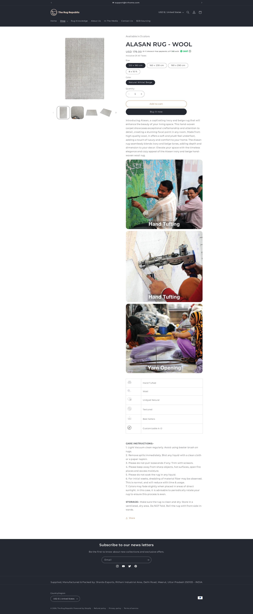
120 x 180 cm (136, 65)
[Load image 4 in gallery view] (105, 112)
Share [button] (132, 518)
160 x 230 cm (157, 65)
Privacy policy (115, 608)
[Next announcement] (202, 2)
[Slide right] (116, 113)
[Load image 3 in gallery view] (91, 112)
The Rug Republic (65, 608)
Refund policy (100, 608)
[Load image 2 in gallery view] (77, 112)
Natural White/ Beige (140, 82)
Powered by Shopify (82, 608)
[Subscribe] (148, 560)
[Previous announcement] (51, 2)
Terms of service (131, 608)
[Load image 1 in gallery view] (63, 112)
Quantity (130, 88)
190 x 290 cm (178, 65)
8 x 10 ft (133, 71)
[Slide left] (53, 113)
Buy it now (156, 111)
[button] (64, 21)
